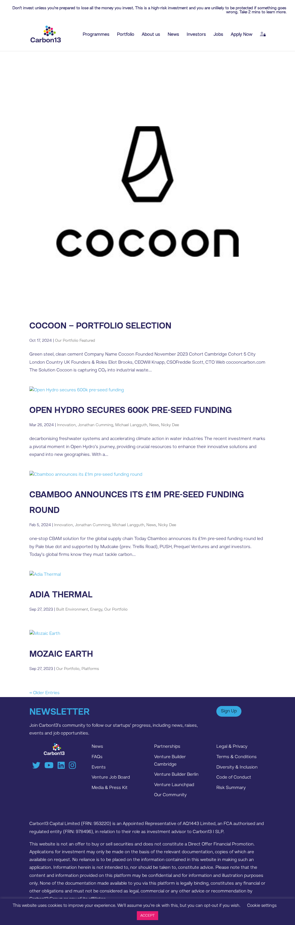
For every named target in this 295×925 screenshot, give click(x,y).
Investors (196, 35)
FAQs (97, 757)
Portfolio (125, 35)
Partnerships (167, 746)
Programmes (96, 35)
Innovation (66, 425)
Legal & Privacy (231, 746)
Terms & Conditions (236, 757)
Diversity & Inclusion (237, 767)
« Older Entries (44, 693)
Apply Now (241, 35)
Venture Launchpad (174, 785)
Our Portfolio (116, 609)
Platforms (90, 669)
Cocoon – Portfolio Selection (100, 326)
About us (151, 35)
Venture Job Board (111, 777)
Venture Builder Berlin (176, 774)
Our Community (170, 795)
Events (99, 767)
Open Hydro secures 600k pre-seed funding (130, 410)
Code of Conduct (233, 777)
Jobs (218, 35)
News (173, 35)
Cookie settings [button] (262, 906)
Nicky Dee (170, 425)
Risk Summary (231, 788)
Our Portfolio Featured (75, 341)
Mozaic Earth (61, 654)
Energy (96, 609)
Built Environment (72, 609)
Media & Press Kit (110, 788)
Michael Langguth (131, 425)
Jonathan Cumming (95, 425)
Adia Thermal (60, 595)
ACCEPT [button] (147, 916)
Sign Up (229, 711)
